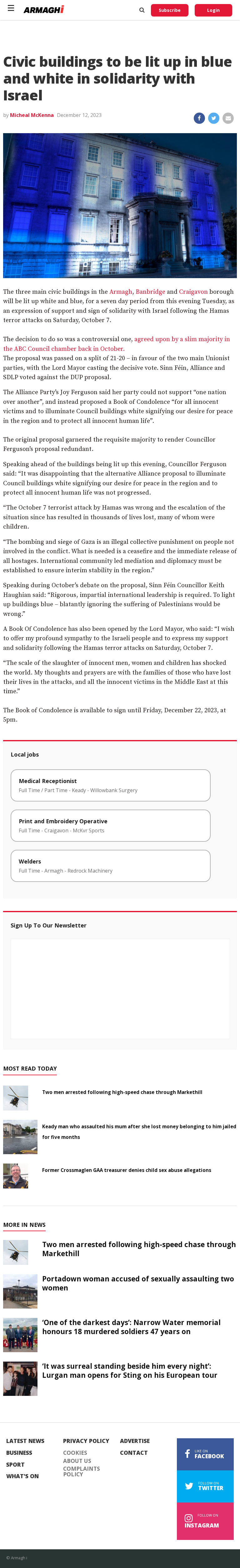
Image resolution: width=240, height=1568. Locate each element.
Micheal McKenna (32, 115)
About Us (77, 1461)
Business (19, 1453)
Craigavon (193, 292)
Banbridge (150, 292)
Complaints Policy (81, 1471)
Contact (134, 1453)
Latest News (25, 1441)
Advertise (135, 1441)
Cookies (75, 1453)
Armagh (120, 292)
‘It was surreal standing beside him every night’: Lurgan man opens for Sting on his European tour (130, 1370)
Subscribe (170, 10)
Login (213, 10)
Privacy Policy (86, 1441)
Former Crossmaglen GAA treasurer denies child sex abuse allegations (126, 1170)
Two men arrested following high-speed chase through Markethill (122, 1092)
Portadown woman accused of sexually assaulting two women (138, 1283)
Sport (15, 1465)
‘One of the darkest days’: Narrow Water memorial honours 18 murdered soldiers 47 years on (131, 1327)
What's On (22, 1476)
